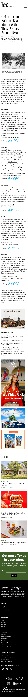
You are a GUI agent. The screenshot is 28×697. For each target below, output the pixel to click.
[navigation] (25, 7)
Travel (2, 620)
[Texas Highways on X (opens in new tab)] (11, 669)
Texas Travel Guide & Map (7, 657)
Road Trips (5, 481)
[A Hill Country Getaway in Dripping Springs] (14, 478)
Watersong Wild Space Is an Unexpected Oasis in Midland (10, 348)
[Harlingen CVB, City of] (13, 427)
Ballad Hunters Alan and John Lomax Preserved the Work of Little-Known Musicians (12, 353)
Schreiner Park (12, 162)
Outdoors (3, 622)
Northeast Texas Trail (10, 112)
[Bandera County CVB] (13, 328)
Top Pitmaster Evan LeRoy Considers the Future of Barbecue (13, 543)
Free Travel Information (6, 661)
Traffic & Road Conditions (7, 655)
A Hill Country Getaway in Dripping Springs (13, 484)
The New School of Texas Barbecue (12, 340)
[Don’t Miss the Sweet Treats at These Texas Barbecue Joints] (14, 508)
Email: (4, 571)
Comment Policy (5, 642)
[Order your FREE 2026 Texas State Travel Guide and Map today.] (13, 449)
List (21, 292)
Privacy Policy (22, 692)
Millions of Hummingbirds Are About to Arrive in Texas (12, 336)
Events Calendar (5, 659)
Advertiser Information (6, 647)
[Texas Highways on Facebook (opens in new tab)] (3, 669)
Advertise (3, 644)
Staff (2, 608)
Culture (3, 626)
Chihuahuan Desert (17, 85)
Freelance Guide (5, 610)
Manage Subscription (6, 636)
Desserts (4, 511)
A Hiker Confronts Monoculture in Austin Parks (11, 344)
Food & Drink (4, 624)
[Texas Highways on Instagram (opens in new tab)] (7, 669)
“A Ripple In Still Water (15, 298)
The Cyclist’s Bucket (13, 292)
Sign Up (14, 575)
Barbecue (4, 540)
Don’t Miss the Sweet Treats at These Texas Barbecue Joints (13, 513)
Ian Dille (6, 43)
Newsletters (4, 640)
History (3, 606)
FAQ (2, 612)
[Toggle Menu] (25, 7)
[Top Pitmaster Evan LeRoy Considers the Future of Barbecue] (14, 537)
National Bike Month (7, 99)
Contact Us (4, 638)
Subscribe (3, 634)
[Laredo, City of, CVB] (13, 406)
